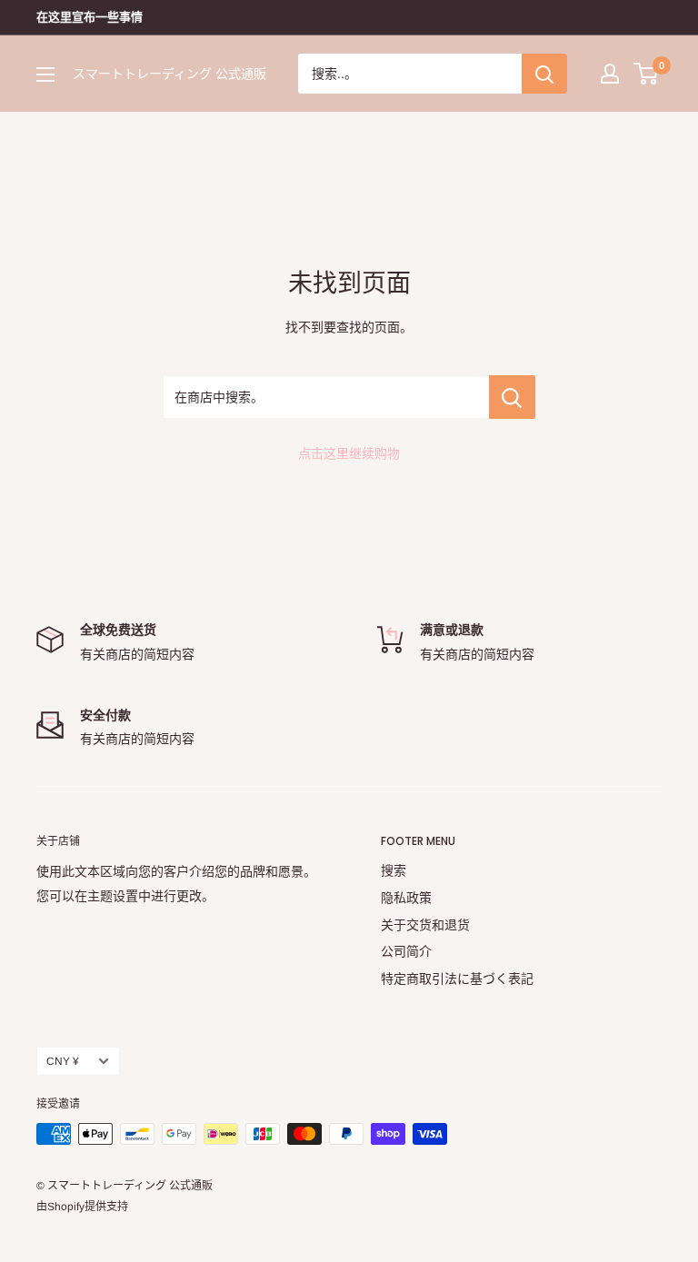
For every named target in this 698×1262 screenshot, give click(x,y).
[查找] (544, 74)
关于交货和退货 (425, 925)
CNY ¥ (62, 1061)
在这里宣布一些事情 (89, 17)
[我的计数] (610, 74)
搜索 (393, 870)
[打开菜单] (45, 74)
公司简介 (406, 951)
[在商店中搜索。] (512, 397)
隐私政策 (406, 897)
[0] (646, 73)
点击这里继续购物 (349, 453)
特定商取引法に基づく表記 (457, 978)
